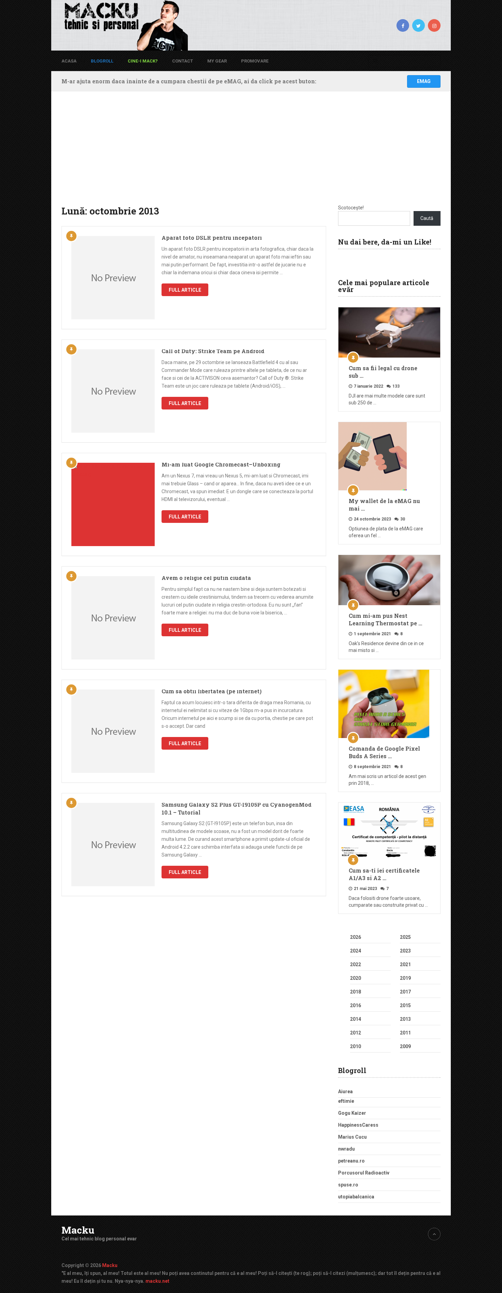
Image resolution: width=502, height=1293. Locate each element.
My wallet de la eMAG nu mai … (384, 504)
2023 (405, 951)
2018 (355, 992)
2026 (355, 937)
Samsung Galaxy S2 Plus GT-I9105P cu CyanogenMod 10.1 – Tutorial (236, 808)
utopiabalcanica (356, 1196)
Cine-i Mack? (143, 61)
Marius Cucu (352, 1137)
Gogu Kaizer (352, 1113)
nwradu (346, 1149)
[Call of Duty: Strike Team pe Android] (113, 391)
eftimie (346, 1101)
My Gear (217, 61)
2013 (405, 1019)
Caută (426, 218)
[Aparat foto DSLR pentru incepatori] (113, 277)
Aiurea (345, 1091)
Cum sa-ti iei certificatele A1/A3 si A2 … (384, 874)
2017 (405, 992)
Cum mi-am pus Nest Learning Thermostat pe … (385, 619)
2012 (355, 1032)
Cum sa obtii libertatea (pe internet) (212, 691)
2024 (355, 951)
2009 (405, 1046)
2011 (405, 1032)
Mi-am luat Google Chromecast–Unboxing (221, 464)
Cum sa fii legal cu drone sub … (383, 371)
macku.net (157, 1281)
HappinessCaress (358, 1125)
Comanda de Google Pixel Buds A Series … (384, 752)
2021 (405, 964)
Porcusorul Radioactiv (363, 1173)
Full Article (185, 290)
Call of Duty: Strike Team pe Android (213, 350)
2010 (355, 1046)
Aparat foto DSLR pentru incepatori (212, 237)
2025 (405, 937)
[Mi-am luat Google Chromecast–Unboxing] (113, 504)
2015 (405, 1005)
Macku (77, 1230)
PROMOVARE (254, 61)
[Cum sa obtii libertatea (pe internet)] (113, 731)
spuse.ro (348, 1184)
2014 (355, 1019)
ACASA (68, 61)
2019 (405, 978)
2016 (355, 1005)
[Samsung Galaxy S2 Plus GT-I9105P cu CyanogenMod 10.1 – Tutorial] (113, 844)
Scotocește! (351, 207)
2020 (355, 978)
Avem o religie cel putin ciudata (206, 577)
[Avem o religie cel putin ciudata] (113, 617)
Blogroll (102, 61)
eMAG (424, 81)
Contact (182, 61)
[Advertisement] (251, 153)
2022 (355, 964)
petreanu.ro (351, 1161)
